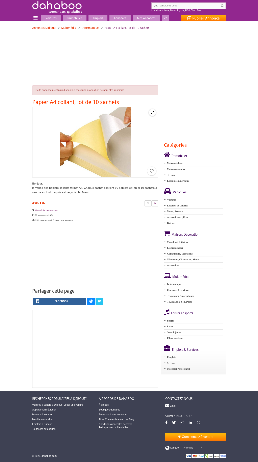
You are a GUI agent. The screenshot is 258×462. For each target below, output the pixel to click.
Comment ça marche (116, 419)
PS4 (187, 10)
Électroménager (175, 247)
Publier (205, 18)
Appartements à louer (44, 409)
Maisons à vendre (176, 169)
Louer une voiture (73, 404)
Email (172, 405)
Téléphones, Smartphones (180, 296)
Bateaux (171, 223)
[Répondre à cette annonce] (154, 203)
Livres (170, 326)
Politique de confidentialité (113, 427)
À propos (104, 404)
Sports (170, 320)
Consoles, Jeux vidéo (177, 290)
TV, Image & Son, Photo (179, 301)
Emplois (171, 357)
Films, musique (175, 338)
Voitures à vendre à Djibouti (47, 404)
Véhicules (179, 192)
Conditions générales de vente (115, 424)
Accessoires (173, 265)
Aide (101, 419)
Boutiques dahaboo (109, 409)
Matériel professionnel (178, 368)
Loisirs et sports (182, 313)
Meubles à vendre (42, 419)
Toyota (180, 10)
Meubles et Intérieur (177, 242)
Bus (199, 10)
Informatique (90, 28)
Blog (131, 419)
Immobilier (179, 156)
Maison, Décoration (185, 234)
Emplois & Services (185, 349)
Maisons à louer (175, 163)
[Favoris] (165, 18)
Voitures (171, 199)
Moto (173, 10)
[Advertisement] (95, 349)
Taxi (193, 10)
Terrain (171, 175)
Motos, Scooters (175, 211)
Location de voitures (177, 205)
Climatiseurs (173, 253)
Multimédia (68, 28)
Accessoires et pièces (177, 217)
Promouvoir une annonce (113, 414)
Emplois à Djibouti (42, 424)
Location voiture (160, 10)
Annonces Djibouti (44, 28)
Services (171, 363)
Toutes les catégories (43, 429)
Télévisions (187, 253)
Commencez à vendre (197, 436)
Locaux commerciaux (178, 180)
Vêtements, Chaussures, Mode (183, 259)
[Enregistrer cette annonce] (151, 171)
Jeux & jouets (174, 332)
